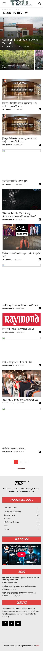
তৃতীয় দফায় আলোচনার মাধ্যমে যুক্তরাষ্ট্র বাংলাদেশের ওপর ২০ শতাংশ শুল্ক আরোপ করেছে (20, 578)
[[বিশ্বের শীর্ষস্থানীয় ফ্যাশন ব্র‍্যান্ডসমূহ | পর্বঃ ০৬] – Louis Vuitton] (21, 89)
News (4, 582)
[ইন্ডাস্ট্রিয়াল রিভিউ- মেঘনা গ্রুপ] (21, 163)
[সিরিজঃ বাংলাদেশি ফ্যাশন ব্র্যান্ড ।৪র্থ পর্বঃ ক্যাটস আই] (21, 237)
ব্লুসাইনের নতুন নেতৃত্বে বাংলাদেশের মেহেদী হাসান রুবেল (19, 586)
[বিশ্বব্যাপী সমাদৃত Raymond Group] (21, 319)
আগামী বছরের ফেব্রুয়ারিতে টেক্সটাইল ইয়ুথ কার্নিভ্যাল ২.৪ (19, 593)
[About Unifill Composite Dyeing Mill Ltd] (21, 33)
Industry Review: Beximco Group (20, 305)
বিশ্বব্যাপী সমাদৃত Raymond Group (18, 328)
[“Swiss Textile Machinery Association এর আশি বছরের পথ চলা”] (21, 199)
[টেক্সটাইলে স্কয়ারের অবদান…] (21, 426)
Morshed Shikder (8, 219)
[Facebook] (5, 623)
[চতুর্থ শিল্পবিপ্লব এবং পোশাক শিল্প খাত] (21, 348)
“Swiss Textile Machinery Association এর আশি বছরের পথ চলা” (19, 215)
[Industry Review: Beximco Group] (21, 283)
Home (4, 10)
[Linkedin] (11, 623)
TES (37, 646)
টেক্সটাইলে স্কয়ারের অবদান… (13, 448)
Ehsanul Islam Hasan (9, 47)
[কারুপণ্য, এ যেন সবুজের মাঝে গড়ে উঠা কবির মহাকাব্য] (17, 63)
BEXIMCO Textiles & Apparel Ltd (20, 399)
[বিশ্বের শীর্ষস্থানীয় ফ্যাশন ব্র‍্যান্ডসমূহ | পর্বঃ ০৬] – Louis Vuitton (19, 105)
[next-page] (26, 462)
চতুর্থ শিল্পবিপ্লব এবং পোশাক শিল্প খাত (17, 362)
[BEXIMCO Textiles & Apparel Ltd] (21, 383)
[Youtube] (18, 623)
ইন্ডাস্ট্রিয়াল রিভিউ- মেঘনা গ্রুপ (14, 180)
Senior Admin (7, 109)
